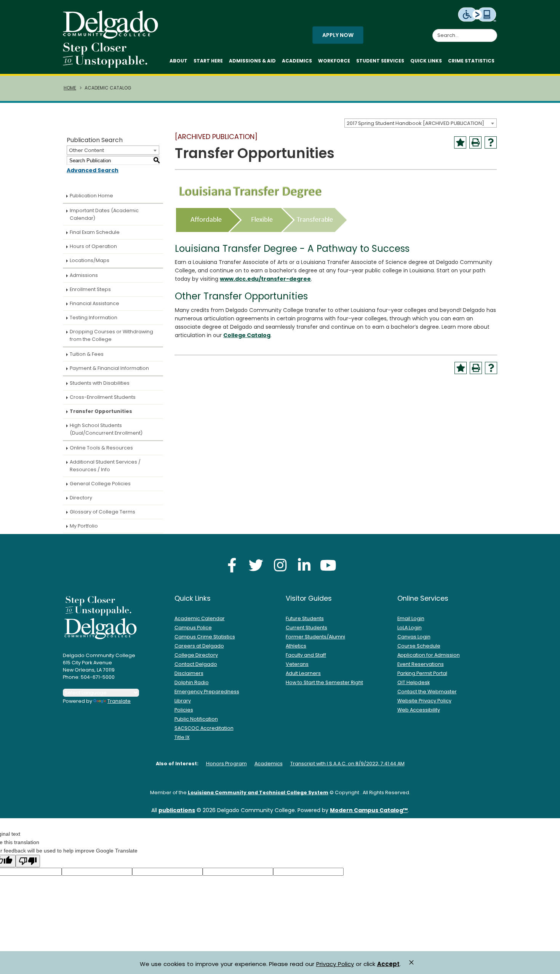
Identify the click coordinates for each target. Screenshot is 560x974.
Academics (297, 61)
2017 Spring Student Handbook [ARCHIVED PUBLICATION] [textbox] (415, 123)
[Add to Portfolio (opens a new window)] (460, 142)
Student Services (380, 61)
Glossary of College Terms (102, 512)
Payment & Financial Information (109, 368)
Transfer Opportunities (101, 411)
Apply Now (338, 35)
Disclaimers (188, 673)
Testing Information (93, 317)
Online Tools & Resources (101, 448)
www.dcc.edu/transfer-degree (265, 279)
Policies (183, 710)
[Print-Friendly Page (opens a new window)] (475, 142)
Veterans (297, 664)
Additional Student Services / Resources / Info (105, 466)
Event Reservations (420, 664)
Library (182, 700)
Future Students (305, 618)
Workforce (334, 61)
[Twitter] (256, 565)
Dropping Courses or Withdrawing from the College (111, 335)
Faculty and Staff (306, 655)
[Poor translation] (28, 861)
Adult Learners (303, 673)
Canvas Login (413, 636)
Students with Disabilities (100, 383)
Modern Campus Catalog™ (369, 810)
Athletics (296, 646)
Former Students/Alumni (315, 636)
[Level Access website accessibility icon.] (478, 14)
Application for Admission (428, 655)
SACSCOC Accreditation (204, 728)
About (178, 61)
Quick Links (426, 61)
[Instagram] (280, 565)
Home (70, 88)
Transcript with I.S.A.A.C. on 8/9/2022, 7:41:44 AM (347, 763)
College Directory (196, 655)
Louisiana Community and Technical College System (258, 792)
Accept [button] (388, 964)
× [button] (411, 962)
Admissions (84, 275)
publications (176, 810)
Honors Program (226, 763)
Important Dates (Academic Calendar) (104, 214)
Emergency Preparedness (206, 691)
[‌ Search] (492, 31)
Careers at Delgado (199, 646)
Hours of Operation (93, 246)
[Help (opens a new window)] (491, 142)
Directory (81, 497)
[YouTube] (328, 565)
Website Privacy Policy (424, 700)
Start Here (208, 61)
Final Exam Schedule (95, 232)
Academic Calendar (199, 618)
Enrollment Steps (90, 289)
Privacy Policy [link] (335, 964)
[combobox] (420, 123)
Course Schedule (418, 646)
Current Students (306, 627)
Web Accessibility (418, 710)
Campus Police (193, 627)
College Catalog (246, 335)
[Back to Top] (547, 965)
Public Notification (196, 719)
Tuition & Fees (87, 354)
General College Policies (100, 483)
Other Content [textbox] (86, 150)
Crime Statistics (471, 61)
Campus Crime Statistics (204, 636)
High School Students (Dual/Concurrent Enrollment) (106, 429)
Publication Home (91, 195)
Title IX (182, 737)
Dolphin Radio (191, 682)
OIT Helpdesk (413, 682)
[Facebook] (232, 565)
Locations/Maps (89, 260)
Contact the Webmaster (427, 691)
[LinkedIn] (304, 565)
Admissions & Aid (252, 61)
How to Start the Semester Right (324, 682)
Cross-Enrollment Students (103, 397)
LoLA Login (409, 627)
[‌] (113, 36)
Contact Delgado (195, 664)
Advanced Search (92, 170)
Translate (119, 701)
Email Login (410, 618)
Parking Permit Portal (422, 673)
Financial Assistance (94, 303)
